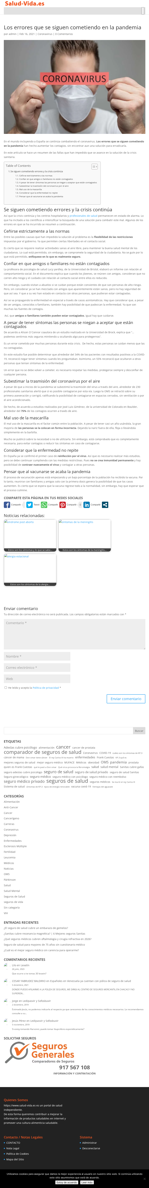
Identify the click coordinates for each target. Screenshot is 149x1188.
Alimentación (12, 801)
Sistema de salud (14, 786)
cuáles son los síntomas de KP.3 (127, 753)
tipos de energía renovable (57, 786)
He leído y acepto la (34, 687)
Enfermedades (13, 840)
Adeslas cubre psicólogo (20, 747)
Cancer (8, 813)
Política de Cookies (17, 1153)
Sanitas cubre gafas (132, 767)
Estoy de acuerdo (67, 1182)
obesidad (93, 762)
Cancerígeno (11, 818)
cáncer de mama (14, 757)
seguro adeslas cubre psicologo (23, 772)
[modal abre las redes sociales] (105, 505)
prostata (133, 762)
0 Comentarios (64, 34)
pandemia (118, 762)
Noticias (9, 868)
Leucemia (9, 857)
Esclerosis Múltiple (15, 846)
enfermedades (85, 757)
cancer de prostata (83, 747)
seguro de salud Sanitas (124, 772)
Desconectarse (91, 1148)
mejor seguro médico (50, 762)
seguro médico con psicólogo (70, 776)
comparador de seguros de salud (42, 752)
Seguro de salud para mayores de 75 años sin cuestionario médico (44, 944)
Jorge (15, 1001)
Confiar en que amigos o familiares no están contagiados (46, 179)
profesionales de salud (83, 215)
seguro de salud (58, 772)
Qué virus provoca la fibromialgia (74, 767)
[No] (144, 1179)
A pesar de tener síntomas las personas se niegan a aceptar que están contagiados (58, 182)
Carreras (9, 824)
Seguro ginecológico (16, 776)
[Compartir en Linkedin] (91, 505)
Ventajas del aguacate (102, 786)
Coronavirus (45, 34)
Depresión (10, 835)
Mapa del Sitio (15, 1159)
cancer (63, 747)
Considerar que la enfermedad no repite (38, 192)
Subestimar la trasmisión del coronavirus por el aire (43, 186)
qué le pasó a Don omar (45, 767)
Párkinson (10, 879)
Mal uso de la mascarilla (30, 189)
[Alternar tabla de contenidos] (93, 167)
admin (13, 34)
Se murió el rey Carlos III (123, 782)
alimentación (47, 747)
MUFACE (69, 762)
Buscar (139, 730)
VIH (6, 913)
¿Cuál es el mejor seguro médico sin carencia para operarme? (41, 950)
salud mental (109, 767)
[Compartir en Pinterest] (67, 505)
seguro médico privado (24, 781)
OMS (104, 762)
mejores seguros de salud (19, 762)
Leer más (87, 1182)
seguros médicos (100, 781)
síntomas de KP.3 (34, 786)
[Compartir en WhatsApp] (49, 505)
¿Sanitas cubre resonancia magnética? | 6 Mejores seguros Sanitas (44, 933)
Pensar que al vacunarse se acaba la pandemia (41, 196)
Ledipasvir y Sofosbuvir (37, 1001)
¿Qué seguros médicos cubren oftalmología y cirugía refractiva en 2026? (47, 939)
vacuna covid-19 (81, 786)
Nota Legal (12, 1148)
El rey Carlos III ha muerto (61, 757)
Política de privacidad (46, 687)
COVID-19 (105, 753)
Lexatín (25, 965)
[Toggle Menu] (142, 10)
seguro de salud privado (91, 772)
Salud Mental (12, 891)
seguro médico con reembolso (107, 776)
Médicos (81, 762)
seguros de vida (13, 902)
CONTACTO (13, 1142)
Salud (7, 885)
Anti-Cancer (11, 807)
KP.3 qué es (121, 757)
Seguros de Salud (14, 896)
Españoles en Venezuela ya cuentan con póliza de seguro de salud (90, 981)
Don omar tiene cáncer (36, 757)
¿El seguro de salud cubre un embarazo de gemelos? (36, 928)
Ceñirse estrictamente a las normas (35, 175)
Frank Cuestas (105, 757)
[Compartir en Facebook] (12, 505)
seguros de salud (67, 781)
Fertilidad (9, 852)
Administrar (89, 1142)
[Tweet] (32, 505)
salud (95, 767)
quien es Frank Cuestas (18, 767)
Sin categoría (12, 907)
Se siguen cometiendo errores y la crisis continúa (37, 171)
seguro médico (40, 776)
